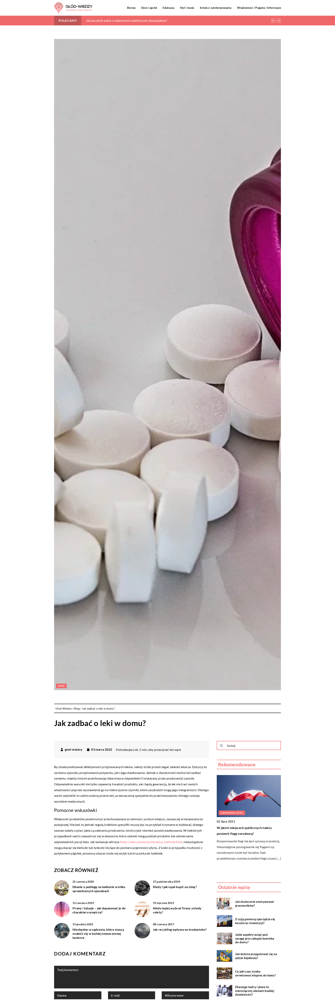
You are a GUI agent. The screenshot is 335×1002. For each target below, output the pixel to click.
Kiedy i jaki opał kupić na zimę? (175, 887)
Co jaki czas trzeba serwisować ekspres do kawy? (255, 973)
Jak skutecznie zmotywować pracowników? (254, 903)
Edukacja (168, 7)
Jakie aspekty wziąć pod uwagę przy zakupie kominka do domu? (254, 938)
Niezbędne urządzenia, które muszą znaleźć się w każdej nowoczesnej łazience (98, 933)
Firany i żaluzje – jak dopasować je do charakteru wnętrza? (99, 910)
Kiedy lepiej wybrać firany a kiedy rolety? (177, 910)
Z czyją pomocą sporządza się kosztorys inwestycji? (255, 921)
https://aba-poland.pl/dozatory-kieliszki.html (151, 842)
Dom (61, 685)
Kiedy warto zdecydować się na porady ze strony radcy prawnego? (131, 20)
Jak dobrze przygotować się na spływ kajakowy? (256, 956)
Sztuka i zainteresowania (215, 7)
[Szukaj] (221, 745)
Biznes (131, 7)
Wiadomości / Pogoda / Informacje (259, 7)
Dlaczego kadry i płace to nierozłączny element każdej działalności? (254, 990)
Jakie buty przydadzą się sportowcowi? (245, 828)
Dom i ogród (149, 7)
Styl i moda (187, 7)
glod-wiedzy (73, 749)
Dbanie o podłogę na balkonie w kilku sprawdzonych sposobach (99, 889)
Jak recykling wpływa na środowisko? (180, 929)
